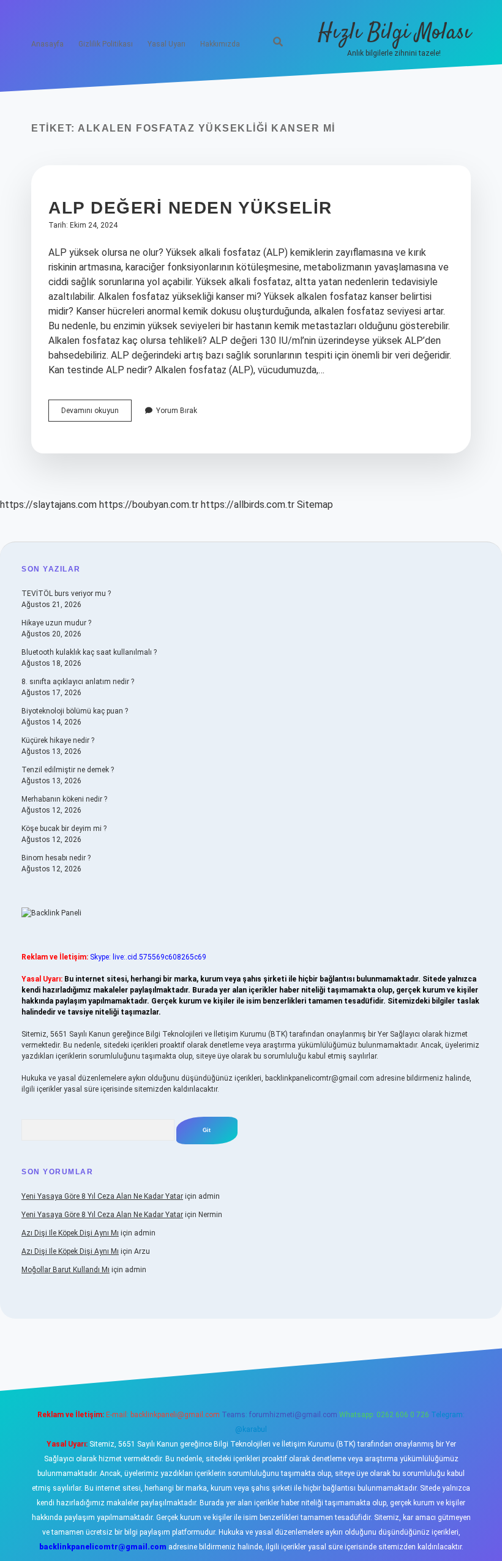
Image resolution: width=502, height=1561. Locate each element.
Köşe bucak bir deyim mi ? (64, 828)
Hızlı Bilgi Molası (394, 33)
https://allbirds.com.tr (247, 504)
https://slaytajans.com (48, 504)
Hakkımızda (220, 44)
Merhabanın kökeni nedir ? (64, 799)
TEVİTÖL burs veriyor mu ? (66, 593)
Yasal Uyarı (166, 44)
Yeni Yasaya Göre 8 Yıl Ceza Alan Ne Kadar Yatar (102, 1196)
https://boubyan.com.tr (148, 504)
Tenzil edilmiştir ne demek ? (67, 770)
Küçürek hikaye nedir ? (57, 740)
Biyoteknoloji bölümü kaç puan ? (74, 711)
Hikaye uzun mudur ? (56, 623)
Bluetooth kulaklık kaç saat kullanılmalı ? (89, 652)
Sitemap (315, 504)
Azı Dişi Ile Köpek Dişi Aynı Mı (70, 1233)
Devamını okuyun (96, 414)
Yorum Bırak (176, 410)
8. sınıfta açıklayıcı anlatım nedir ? (77, 681)
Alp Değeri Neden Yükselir (190, 207)
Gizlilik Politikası (105, 44)
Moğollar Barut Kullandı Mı (65, 1269)
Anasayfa (47, 44)
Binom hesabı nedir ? (56, 858)
